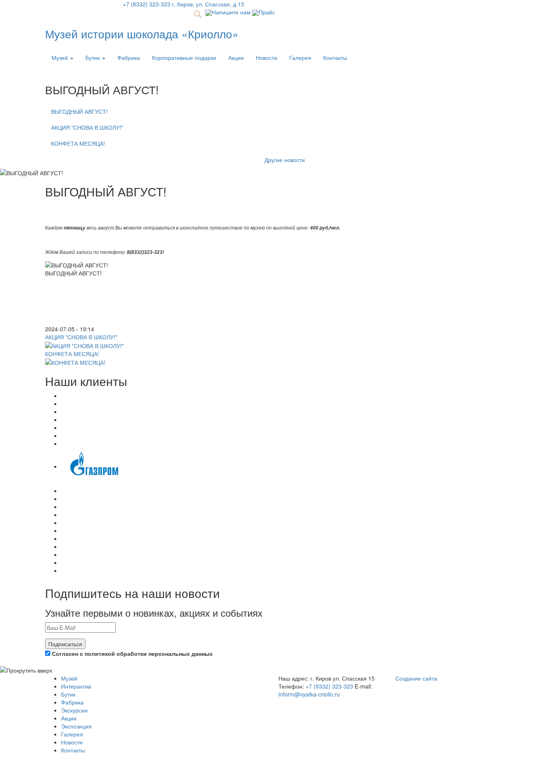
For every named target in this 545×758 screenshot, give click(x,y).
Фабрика (128, 57)
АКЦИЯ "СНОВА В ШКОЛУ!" (87, 127)
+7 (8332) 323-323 (329, 686)
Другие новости (285, 160)
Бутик (93, 57)
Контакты (335, 57)
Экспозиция (76, 726)
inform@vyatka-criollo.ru (309, 694)
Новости (266, 57)
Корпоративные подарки (184, 57)
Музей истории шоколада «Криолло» (142, 34)
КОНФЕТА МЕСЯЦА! (78, 143)
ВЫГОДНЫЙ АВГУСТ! (79, 111)
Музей (60, 57)
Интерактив (76, 686)
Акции (236, 57)
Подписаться (65, 644)
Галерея (300, 57)
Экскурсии (74, 710)
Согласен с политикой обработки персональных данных (131, 653)
